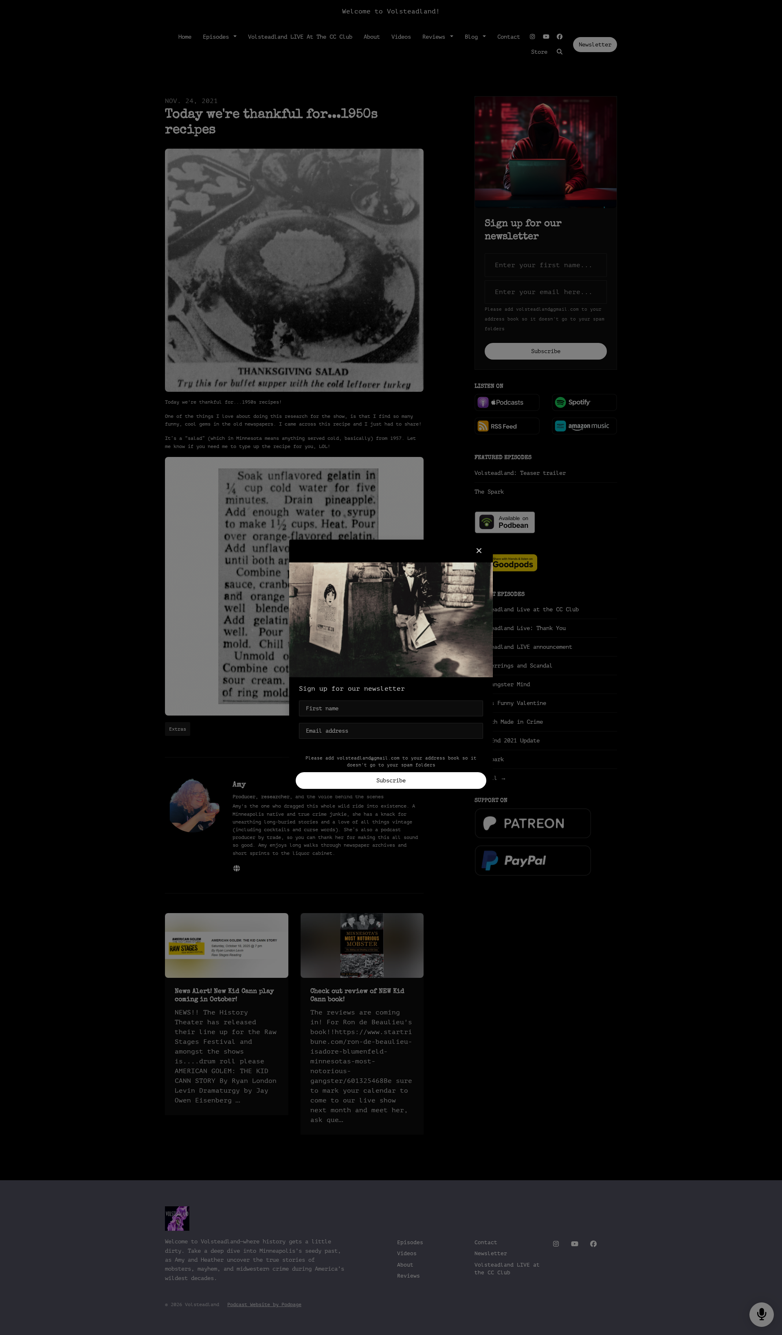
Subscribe (391, 780)
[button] (479, 551)
